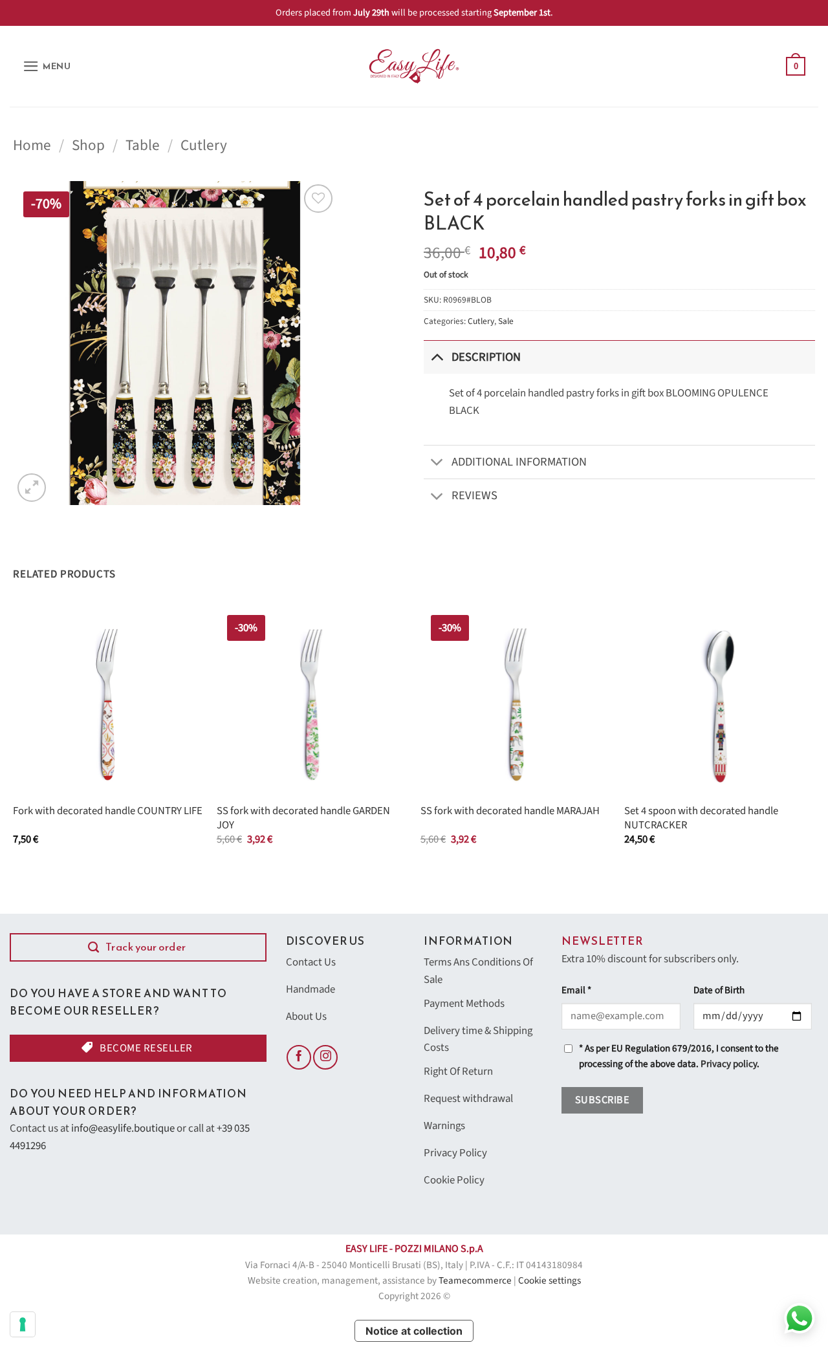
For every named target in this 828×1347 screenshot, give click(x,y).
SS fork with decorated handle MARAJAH (510, 811)
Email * (576, 990)
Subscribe (602, 1100)
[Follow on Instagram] (325, 1057)
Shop (88, 145)
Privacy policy (729, 1064)
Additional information (519, 461)
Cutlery (203, 145)
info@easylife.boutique (123, 1128)
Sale (506, 321)
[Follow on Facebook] (299, 1057)
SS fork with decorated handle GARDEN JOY (303, 818)
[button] (47, 66)
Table (142, 145)
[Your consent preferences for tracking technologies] (22, 1324)
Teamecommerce (475, 1281)
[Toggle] (437, 356)
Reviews (474, 495)
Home (32, 145)
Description (486, 357)
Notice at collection (414, 1330)
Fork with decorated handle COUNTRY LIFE (107, 811)
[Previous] (13, 736)
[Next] (814, 736)
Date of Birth (719, 990)
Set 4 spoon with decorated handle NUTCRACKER (701, 818)
